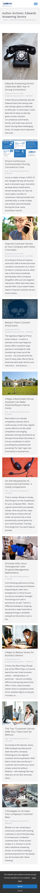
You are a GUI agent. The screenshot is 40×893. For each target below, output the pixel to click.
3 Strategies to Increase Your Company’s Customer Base (19, 814)
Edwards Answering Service (19, 15)
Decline (20, 890)
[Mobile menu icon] (36, 3)
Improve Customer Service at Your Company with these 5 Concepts (20, 246)
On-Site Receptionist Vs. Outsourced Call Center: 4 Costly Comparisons (18, 483)
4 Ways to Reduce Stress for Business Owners (19, 654)
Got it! (20, 886)
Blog (21, 93)
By (14, 96)
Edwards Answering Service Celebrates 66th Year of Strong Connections (19, 86)
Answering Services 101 (12, 93)
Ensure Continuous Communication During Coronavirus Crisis (17, 164)
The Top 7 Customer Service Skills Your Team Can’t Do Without (20, 731)
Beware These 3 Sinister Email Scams (17, 324)
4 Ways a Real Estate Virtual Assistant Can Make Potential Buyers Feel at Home (19, 403)
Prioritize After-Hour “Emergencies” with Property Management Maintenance (17, 568)
